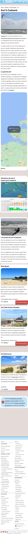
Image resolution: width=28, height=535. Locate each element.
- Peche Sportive (19, 454)
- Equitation (18, 456)
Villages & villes (5, 522)
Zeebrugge (15, 377)
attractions (22, 403)
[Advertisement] (14, 173)
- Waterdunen (4, 484)
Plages (3, 496)
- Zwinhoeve (4, 488)
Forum (16, 475)
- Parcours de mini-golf (7, 518)
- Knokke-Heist (19, 513)
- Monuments (4, 502)
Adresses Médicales (20, 473)
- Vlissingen (18, 489)
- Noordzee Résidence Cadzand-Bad (7, 473)
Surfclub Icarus (6, 354)
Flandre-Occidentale (20, 506)
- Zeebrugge (18, 515)
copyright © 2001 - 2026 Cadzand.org (14, 533)
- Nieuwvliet (18, 495)
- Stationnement (19, 471)
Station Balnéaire (5, 446)
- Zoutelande (18, 487)
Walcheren (17, 482)
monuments (8, 405)
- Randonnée (18, 447)
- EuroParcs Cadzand (6, 469)
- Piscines (17, 443)
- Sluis (16, 498)
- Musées (3, 500)
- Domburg (17, 485)
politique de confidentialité (22, 531)
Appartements (5, 456)
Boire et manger (19, 463)
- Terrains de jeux (5, 511)
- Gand (16, 510)
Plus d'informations (21, 302)
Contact (17, 528)
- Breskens (18, 497)
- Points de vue (5, 505)
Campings (3, 458)
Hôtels (2, 490)
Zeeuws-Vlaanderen (20, 493)
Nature (3, 524)
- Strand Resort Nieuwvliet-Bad (5, 481)
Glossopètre (18, 458)
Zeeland (17, 480)
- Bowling (3, 516)
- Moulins (3, 504)
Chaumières (4, 460)
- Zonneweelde (5, 486)
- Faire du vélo (18, 445)
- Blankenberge (19, 517)
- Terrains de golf (19, 450)
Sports (16, 441)
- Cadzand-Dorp (19, 500)
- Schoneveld (4, 479)
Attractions (4, 507)
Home (2, 441)
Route (16, 470)
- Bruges (17, 508)
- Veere (17, 484)
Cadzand (3, 36)
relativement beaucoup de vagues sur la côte (13, 38)
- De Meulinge (5, 467)
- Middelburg (18, 491)
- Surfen (17, 452)
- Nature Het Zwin (19, 504)
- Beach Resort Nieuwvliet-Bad (5, 464)
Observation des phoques (19, 460)
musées (16, 403)
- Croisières (4, 509)
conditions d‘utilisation (13, 531)
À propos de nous (19, 523)
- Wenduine (18, 519)
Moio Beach (5, 266)
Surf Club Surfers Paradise (10, 307)
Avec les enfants (5, 450)
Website (6, 301)
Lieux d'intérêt (5, 498)
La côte (17, 511)
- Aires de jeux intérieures (5, 513)
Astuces (3, 448)
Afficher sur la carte (15, 129)
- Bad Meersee (5, 462)
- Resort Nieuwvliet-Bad (6, 476)
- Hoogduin (4, 470)
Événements (18, 465)
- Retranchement (19, 502)
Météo (2, 451)
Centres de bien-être (6, 520)
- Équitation (18, 449)
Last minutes (4, 491)
